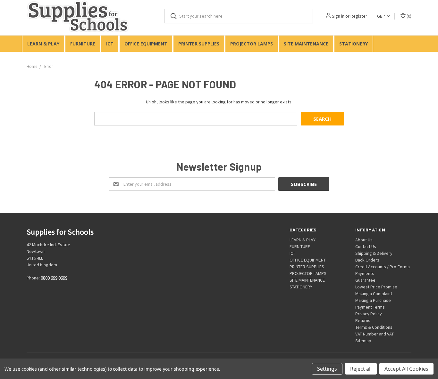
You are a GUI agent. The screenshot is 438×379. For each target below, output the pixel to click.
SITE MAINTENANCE (306, 44)
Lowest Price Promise (376, 287)
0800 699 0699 (54, 278)
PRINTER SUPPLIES (198, 44)
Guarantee (365, 280)
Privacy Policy (368, 314)
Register (358, 16)
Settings (327, 368)
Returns (362, 320)
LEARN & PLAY (43, 44)
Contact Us (365, 246)
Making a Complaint (373, 293)
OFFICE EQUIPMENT (145, 44)
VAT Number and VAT (374, 334)
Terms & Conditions (373, 327)
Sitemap (363, 340)
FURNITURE (82, 44)
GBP (381, 16)
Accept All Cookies (406, 368)
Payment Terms (370, 307)
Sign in (338, 16)
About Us (364, 240)
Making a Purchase (373, 300)
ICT (110, 44)
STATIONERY (353, 44)
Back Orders (367, 260)
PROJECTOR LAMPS (251, 44)
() (408, 16)
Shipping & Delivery (373, 253)
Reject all (361, 368)
